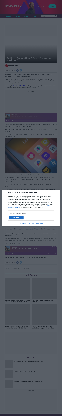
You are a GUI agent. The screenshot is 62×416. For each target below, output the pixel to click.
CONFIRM (16, 217)
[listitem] (31, 213)
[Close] (57, 192)
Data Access (31, 223)
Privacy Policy (39, 223)
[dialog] (31, 208)
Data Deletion (22, 223)
